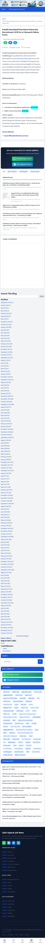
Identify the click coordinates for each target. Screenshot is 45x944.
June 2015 (4, 545)
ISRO (27, 723)
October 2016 (5, 501)
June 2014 (4, 578)
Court (16, 705)
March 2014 (4, 586)
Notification (11, 916)
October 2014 (5, 567)
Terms (16, 935)
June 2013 (4, 611)
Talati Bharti (37, 749)
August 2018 (4, 440)
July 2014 (3, 575)
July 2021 (3, 363)
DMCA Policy (11, 867)
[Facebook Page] (13, 843)
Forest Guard (35, 708)
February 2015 (5, 556)
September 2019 (6, 404)
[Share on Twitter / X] (15, 42)
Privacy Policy (12, 858)
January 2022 (5, 346)
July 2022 (3, 330)
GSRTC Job (6, 714)
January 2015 (5, 559)
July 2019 (3, 410)
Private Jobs (37, 739)
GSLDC (34, 711)
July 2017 (3, 476)
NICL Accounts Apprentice (25, 733)
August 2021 (4, 360)
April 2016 (4, 517)
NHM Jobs (12, 733)
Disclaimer (11, 861)
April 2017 (4, 484)
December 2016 (5, 495)
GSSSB (14, 714)
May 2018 (4, 448)
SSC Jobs (28, 745)
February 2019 (5, 424)
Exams (16, 708)
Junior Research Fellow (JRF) (22, 58)
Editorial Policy (12, 870)
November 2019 (6, 399)
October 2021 (5, 355)
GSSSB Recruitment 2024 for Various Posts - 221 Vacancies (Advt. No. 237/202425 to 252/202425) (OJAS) (21, 184)
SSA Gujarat (11, 892)
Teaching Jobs (23, 171)
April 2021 (4, 368)
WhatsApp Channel (13, 674)
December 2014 (6, 561)
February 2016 (5, 523)
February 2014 (5, 589)
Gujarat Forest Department (27, 714)
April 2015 (4, 550)
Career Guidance (18, 701)
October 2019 (5, 401)
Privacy (4, 935)
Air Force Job (38, 692)
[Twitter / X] (18, 843)
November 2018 (6, 432)
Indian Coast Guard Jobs (25, 720)
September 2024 (6, 302)
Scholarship (6, 745)
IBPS (14, 720)
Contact (27, 935)
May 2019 (4, 415)
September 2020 (6, 379)
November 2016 (6, 498)
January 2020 (5, 393)
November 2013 (5, 597)
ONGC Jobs (23, 736)
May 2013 (3, 614)
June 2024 (4, 308)
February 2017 (5, 490)
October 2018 (5, 435)
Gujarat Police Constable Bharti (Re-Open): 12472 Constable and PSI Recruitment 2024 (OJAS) (25, 195)
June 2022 (4, 333)
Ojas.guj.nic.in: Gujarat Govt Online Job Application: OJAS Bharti (23, 930)
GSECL (28, 711)
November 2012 (5, 630)
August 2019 (4, 407)
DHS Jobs (23, 705)
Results (28, 742)
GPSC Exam (20, 711)
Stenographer (18, 749)
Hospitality (6, 720)
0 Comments (26, 47)
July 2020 (4, 385)
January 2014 (5, 592)
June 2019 (4, 413)
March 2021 (4, 371)
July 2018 (3, 443)
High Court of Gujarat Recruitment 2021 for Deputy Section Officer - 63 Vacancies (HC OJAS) (21, 810)
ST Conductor (7, 749)
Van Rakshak (36, 752)
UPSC (27, 752)
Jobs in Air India (15, 726)
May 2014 (4, 581)
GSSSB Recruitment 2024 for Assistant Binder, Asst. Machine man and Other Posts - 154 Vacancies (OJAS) (22, 214)
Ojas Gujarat (6, 651)
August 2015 (4, 539)
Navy (36, 730)
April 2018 (4, 451)
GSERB (10, 889)
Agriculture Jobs (26, 692)
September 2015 (6, 536)
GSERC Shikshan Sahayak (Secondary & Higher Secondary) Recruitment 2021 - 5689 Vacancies (20, 789)
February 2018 (5, 457)
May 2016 (4, 514)
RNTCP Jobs (36, 742)
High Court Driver (25, 717)
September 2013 (6, 603)
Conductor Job (7, 705)
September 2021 (6, 357)
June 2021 (4, 366)
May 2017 (4, 481)
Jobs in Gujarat (12, 171)
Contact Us (11, 855)
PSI (4, 742)
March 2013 (4, 619)
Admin (5, 648)
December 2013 (5, 594)
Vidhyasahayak (7, 755)
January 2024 (5, 316)
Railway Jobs (11, 742)
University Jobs (35, 171)
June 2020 (4, 388)
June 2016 (4, 512)
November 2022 (6, 322)
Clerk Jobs (29, 701)
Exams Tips (24, 708)
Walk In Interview (20, 755)
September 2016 (6, 503)
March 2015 (4, 553)
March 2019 (4, 421)
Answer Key (19, 695)
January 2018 (5, 459)
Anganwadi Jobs (8, 695)
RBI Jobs (20, 742)
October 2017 (5, 468)
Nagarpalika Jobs (8, 730)
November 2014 (6, 564)
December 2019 (5, 396)
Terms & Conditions (13, 864)
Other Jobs (6, 739)
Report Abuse (6, 638)
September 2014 (6, 570)
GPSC (9, 883)
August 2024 (5, 305)
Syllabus (28, 749)
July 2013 (3, 608)
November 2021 (5, 352)
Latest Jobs (11, 901)
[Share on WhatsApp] (5, 42)
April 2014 (4, 583)
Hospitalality (36, 717)
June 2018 (4, 446)
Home (4, 9)
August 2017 (4, 473)
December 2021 (5, 349)
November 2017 (5, 465)
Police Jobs (16, 739)
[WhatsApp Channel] (4, 843)
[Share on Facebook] (10, 42)
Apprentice (28, 695)
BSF (38, 698)
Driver (31, 705)
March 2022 (4, 341)
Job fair (5, 726)
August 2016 (4, 506)
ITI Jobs (34, 723)
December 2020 (6, 377)
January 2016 (5, 525)
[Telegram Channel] (9, 843)
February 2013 (5, 622)
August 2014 (5, 572)
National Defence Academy (24, 730)
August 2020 (5, 382)
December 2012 (5, 627)
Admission (6, 692)
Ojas (12, 126)
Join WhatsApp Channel (24, 159)
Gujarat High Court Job (10, 717)
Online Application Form (17, 9)
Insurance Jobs (7, 723)
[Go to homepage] (22, 3)
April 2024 (4, 311)
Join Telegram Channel (24, 164)
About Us (10, 852)
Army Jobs (23, 698)
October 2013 (5, 600)
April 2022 (4, 338)
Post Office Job (26, 739)
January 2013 (4, 625)
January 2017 (5, 492)
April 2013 (4, 616)
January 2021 (5, 374)
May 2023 (4, 319)
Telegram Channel (13, 680)
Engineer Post (7, 708)
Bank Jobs (31, 698)
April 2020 (4, 390)
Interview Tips (19, 723)
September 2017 (6, 470)
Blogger (26, 636)
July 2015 (3, 542)
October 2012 (5, 633)
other (30, 736)
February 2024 (5, 313)
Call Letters (6, 701)
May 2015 (4, 548)
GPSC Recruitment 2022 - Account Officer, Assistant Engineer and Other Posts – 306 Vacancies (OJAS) (22, 775)
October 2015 (5, 534)
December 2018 (5, 429)
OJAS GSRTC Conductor (10, 736)
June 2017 (4, 479)
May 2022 (4, 335)
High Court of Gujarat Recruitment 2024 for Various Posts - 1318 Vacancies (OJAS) (22, 206)
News (5, 733)
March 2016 (4, 520)
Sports (21, 745)
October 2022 (5, 324)
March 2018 (4, 454)
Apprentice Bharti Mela (10, 698)
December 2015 (5, 528)
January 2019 (5, 426)
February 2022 (5, 344)
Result (10, 907)
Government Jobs (8, 711)
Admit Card (15, 692)
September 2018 (6, 437)
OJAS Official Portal (13, 880)
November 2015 (5, 531)
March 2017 (4, 487)
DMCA (21, 935)
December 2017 (5, 462)
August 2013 (4, 605)
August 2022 (5, 327)
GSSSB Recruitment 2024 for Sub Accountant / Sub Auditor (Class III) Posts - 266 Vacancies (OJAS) (22, 224)
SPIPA (14, 745)
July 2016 (3, 509)
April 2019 (4, 418)
